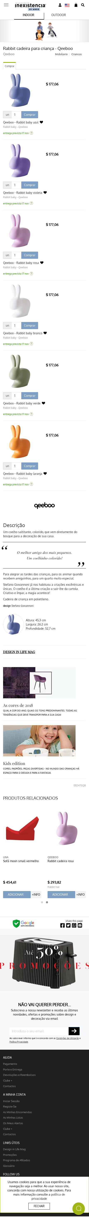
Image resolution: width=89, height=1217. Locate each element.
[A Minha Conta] (60, 5)
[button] (42, 902)
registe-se (9, 1106)
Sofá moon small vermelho (21, 861)
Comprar (9, 66)
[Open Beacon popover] (78, 1208)
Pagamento (10, 1063)
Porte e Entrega (12, 1069)
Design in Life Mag (14, 1149)
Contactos (9, 1086)
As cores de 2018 (18, 705)
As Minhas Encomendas (17, 1112)
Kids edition (14, 763)
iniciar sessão (11, 1101)
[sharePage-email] (80, 925)
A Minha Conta (14, 1094)
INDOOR (28, 15)
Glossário (9, 1165)
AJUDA (7, 1057)
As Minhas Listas (13, 1117)
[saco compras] (76, 5)
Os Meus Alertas (13, 1123)
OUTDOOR (58, 15)
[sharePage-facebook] (62, 925)
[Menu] (6, 3)
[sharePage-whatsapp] (74, 925)
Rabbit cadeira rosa (61, 861)
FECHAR (39, 1206)
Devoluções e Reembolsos (19, 1075)
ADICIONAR (15, 894)
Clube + (7, 1080)
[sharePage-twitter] (68, 925)
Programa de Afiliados (16, 1160)
